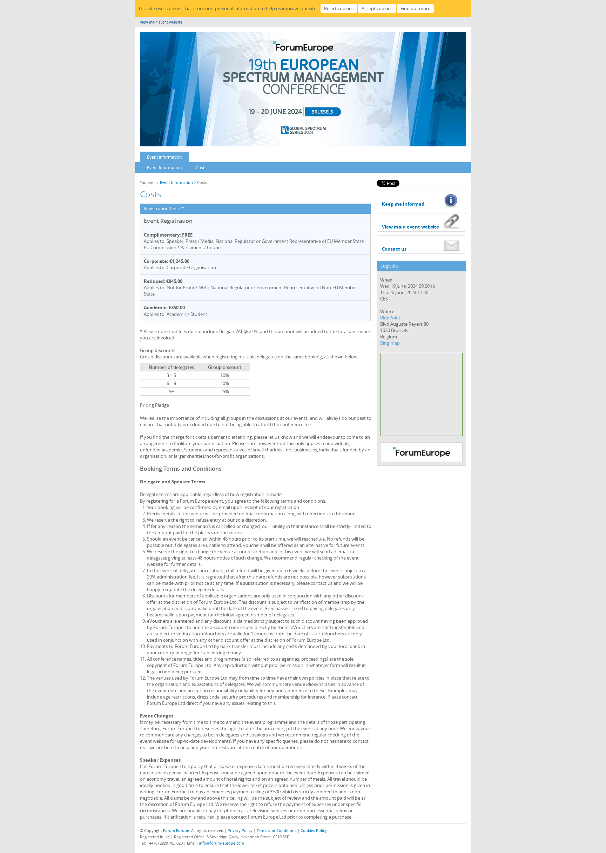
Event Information (164, 157)
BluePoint (390, 318)
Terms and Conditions (276, 830)
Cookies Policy (314, 830)
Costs (201, 167)
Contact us (394, 249)
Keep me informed (403, 204)
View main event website (161, 22)
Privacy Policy (240, 830)
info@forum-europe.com (221, 843)
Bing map (390, 343)
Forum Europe (176, 830)
